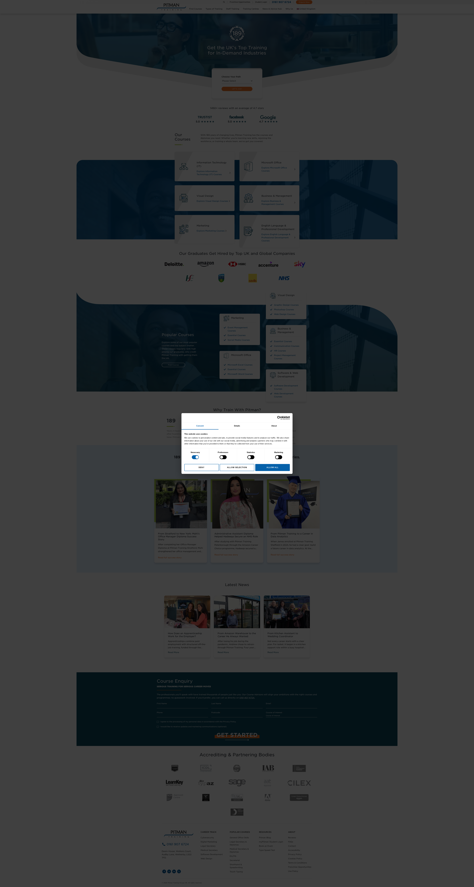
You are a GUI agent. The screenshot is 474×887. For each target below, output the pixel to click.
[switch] (223, 457)
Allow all (272, 467)
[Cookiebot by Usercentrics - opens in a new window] (279, 418)
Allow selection (237, 467)
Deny (201, 467)
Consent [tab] (200, 426)
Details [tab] (237, 426)
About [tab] (274, 426)
